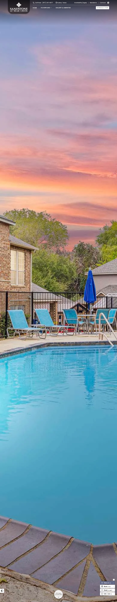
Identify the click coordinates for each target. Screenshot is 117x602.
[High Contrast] (2, 591)
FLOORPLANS (45, 8)
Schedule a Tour (102, 8)
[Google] (108, 3)
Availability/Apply (80, 3)
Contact (103, 3)
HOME (35, 8)
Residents (93, 3)
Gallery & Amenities (63, 8)
